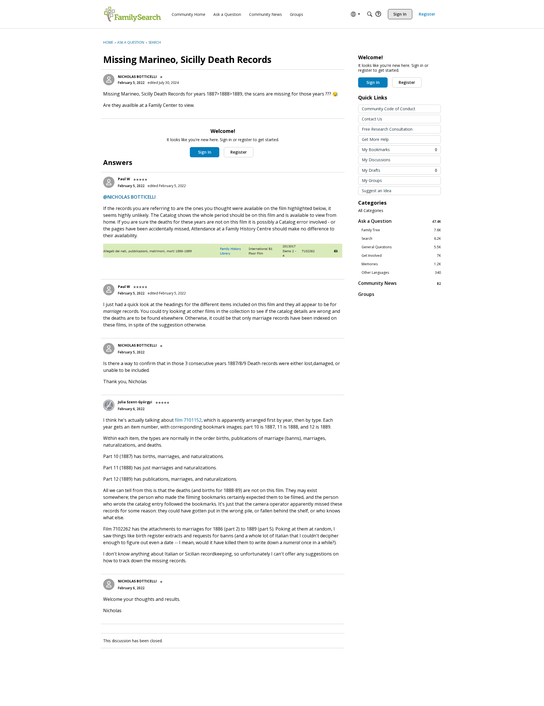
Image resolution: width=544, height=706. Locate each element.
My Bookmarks (399, 149)
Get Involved (401, 255)
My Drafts (399, 170)
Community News (399, 283)
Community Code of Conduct (388, 108)
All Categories (370, 210)
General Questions (401, 247)
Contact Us (372, 119)
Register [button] (238, 152)
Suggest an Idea (376, 190)
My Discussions (376, 159)
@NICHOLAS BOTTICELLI (129, 197)
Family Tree (401, 230)
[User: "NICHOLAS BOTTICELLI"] (108, 79)
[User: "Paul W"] (108, 182)
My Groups (372, 180)
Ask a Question (399, 221)
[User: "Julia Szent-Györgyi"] (108, 405)
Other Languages (401, 272)
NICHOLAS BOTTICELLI (137, 76)
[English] (132, 14)
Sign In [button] (204, 152)
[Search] (370, 14)
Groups (366, 294)
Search (401, 238)
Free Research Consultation (387, 129)
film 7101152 (188, 420)
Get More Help (375, 139)
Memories (401, 264)
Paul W (124, 179)
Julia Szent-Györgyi (135, 402)
